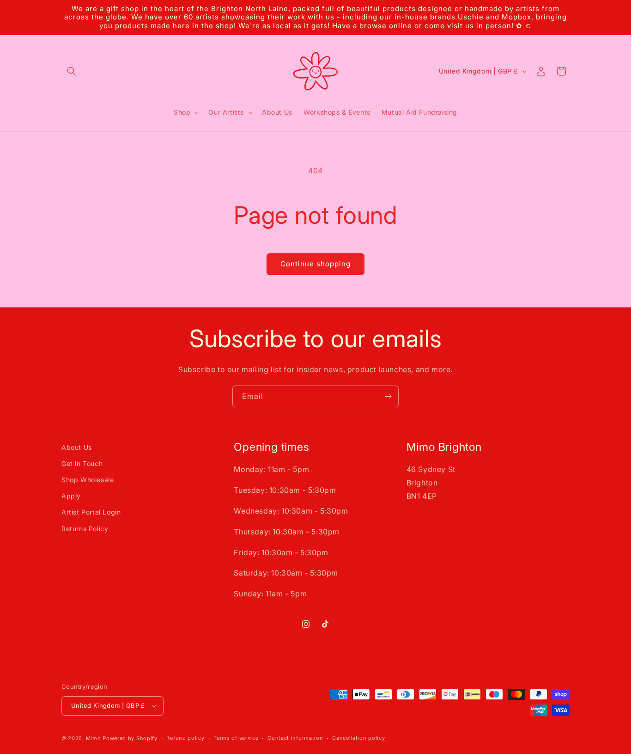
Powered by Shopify (130, 738)
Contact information (295, 738)
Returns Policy (84, 529)
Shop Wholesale (87, 480)
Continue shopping (315, 263)
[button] (71, 71)
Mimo (93, 738)
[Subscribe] (388, 396)
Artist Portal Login (91, 512)
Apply (71, 496)
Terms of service (235, 738)
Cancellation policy (358, 738)
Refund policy (185, 738)
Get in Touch (82, 463)
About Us (76, 447)
